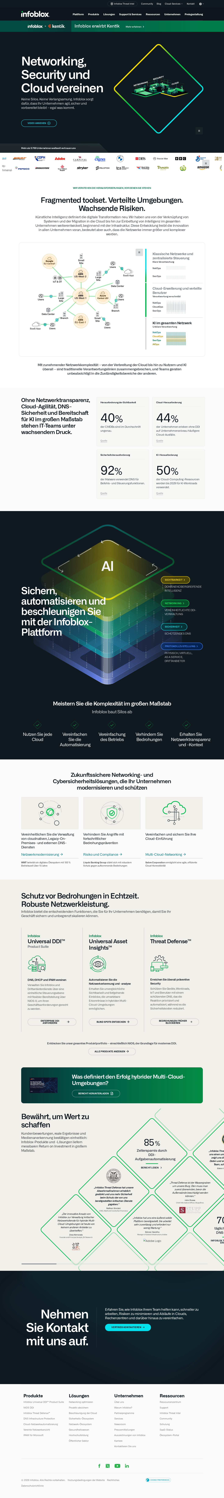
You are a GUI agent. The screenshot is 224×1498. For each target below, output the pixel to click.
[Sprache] (201, 6)
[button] (158, 1483)
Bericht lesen (150, 1169)
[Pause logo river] (206, 163)
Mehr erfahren (133, 26)
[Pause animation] (139, 252)
